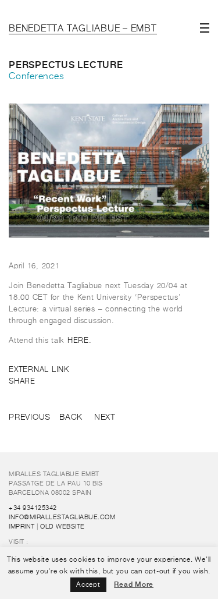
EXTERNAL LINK (39, 370)
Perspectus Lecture (66, 64)
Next (105, 417)
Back (71, 417)
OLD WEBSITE (62, 526)
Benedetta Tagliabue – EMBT (83, 29)
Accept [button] (88, 585)
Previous (30, 417)
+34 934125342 (33, 508)
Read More (133, 584)
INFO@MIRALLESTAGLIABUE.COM (62, 517)
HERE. (79, 341)
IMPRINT (22, 526)
